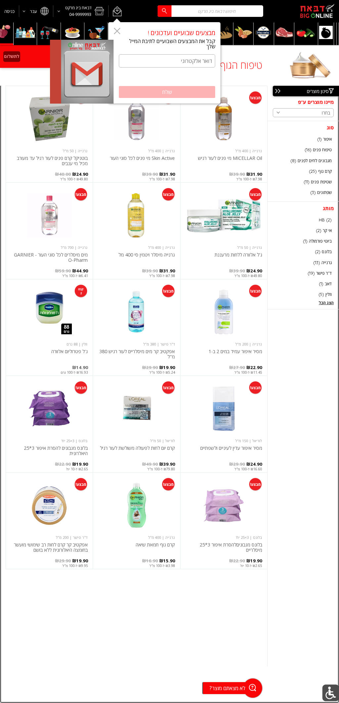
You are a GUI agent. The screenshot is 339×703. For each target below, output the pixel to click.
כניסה (9, 11)
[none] (223, 134)
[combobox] (210, 11)
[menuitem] (338, 34)
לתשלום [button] (11, 56)
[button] (117, 11)
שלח (167, 92)
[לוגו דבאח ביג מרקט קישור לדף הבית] (317, 11)
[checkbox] (303, 139)
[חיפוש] (164, 11)
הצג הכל (326, 302)
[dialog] (164, 63)
